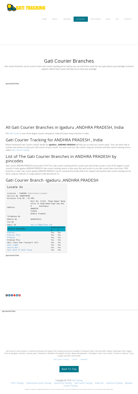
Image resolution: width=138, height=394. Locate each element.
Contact (74, 359)
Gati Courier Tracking (20, 150)
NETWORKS (80, 19)
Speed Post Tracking (63, 383)
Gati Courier (14, 133)
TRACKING (67, 19)
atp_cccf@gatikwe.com (41, 225)
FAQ (117, 19)
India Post (99, 383)
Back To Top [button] (69, 369)
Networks (83, 359)
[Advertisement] (69, 103)
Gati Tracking (76, 380)
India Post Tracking (114, 383)
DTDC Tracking (17, 383)
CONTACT (128, 19)
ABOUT (55, 19)
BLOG (108, 19)
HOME (44, 19)
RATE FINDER (96, 19)
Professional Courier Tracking (38, 383)
